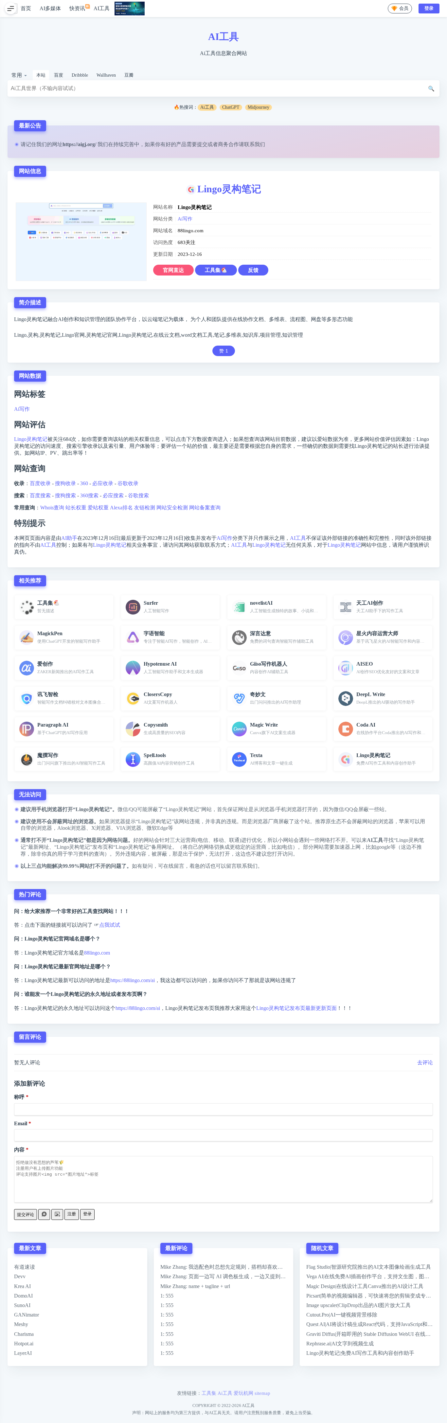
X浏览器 (101, 828)
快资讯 (77, 8)
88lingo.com (97, 953)
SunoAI (22, 1305)
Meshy (21, 1324)
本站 (40, 75)
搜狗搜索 (65, 495)
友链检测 (144, 507)
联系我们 (254, 144)
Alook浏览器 (71, 828)
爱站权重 (98, 507)
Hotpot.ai (23, 1343)
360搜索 (89, 495)
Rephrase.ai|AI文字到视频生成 (340, 1343)
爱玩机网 (243, 1393)
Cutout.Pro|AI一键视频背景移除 (341, 1315)
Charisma (24, 1334)
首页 (26, 8)
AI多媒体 (50, 8)
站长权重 (75, 507)
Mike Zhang (173, 1267)
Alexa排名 (121, 507)
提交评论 (25, 1214)
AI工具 (102, 8)
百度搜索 (40, 495)
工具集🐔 (216, 270)
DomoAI (23, 1296)
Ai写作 (185, 218)
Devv (20, 1276)
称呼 (19, 1097)
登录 (87, 1213)
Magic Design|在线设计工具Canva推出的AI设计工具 (364, 1286)
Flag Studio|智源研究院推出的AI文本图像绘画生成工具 (368, 1267)
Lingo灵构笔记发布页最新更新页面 (296, 1008)
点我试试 (109, 925)
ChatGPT (231, 107)
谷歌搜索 (138, 495)
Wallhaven (106, 75)
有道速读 (24, 1267)
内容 (19, 1149)
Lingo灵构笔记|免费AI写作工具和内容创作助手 (360, 1353)
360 (84, 483)
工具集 (209, 1393)
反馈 (253, 270)
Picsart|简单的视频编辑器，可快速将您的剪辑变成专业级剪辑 (376, 1296)
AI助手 (69, 538)
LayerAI (23, 1353)
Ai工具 (207, 107)
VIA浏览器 (128, 828)
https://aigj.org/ (79, 144)
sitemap (262, 1393)
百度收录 (40, 483)
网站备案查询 (205, 507)
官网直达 (173, 270)
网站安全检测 (172, 507)
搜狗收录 (65, 483)
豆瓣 (129, 75)
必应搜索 (113, 495)
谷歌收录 (127, 483)
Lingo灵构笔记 (229, 188)
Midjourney (258, 107)
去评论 (425, 1062)
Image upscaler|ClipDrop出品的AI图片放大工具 (358, 1305)
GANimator (26, 1315)
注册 (71, 1213)
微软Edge (157, 828)
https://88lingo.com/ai (132, 980)
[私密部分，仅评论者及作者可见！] (44, 1214)
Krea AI (22, 1286)
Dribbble (80, 75)
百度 (58, 75)
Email (20, 1123)
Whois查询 (52, 507)
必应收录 (102, 483)
